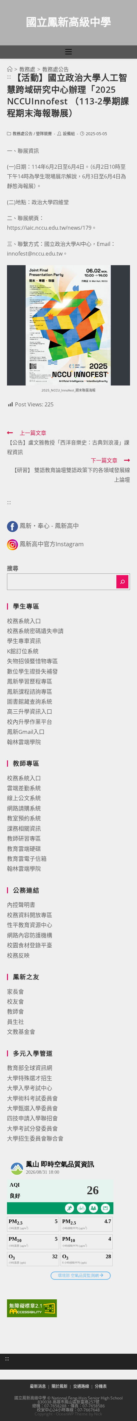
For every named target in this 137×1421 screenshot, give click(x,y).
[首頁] (9, 69)
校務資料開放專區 (29, 915)
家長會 (15, 991)
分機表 (101, 1386)
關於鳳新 (60, 1386)
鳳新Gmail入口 (26, 732)
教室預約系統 (24, 818)
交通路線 (81, 1386)
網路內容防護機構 (29, 935)
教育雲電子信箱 (27, 858)
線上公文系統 (24, 798)
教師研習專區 (24, 838)
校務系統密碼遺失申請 (35, 631)
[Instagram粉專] (12, 544)
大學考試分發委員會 (32, 1128)
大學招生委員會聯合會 (35, 1138)
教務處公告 (23, 134)
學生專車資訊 (24, 641)
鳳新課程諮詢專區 (29, 691)
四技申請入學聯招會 (32, 1118)
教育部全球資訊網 (29, 1068)
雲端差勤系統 (24, 788)
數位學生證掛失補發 (32, 671)
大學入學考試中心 (29, 1088)
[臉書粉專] (12, 526)
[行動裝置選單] (68, 52)
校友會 (15, 1001)
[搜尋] (122, 581)
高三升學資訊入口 (29, 711)
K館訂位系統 (23, 651)
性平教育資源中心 (29, 925)
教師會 (15, 1011)
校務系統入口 (24, 621)
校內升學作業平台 (29, 722)
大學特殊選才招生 (29, 1078)
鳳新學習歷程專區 (29, 681)
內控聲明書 (21, 905)
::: (9, 76)
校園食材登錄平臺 (29, 945)
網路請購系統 (24, 808)
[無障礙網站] (32, 1307)
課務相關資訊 (24, 828)
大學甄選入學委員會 (32, 1108)
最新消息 (38, 1386)
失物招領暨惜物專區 (32, 661)
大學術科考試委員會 (32, 1098)
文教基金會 (21, 1032)
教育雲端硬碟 (24, 849)
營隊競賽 (44, 134)
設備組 (69, 134)
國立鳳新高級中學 (68, 22)
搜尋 (12, 568)
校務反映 (18, 955)
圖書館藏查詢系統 (29, 701)
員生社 (15, 1022)
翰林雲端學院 (24, 742)
